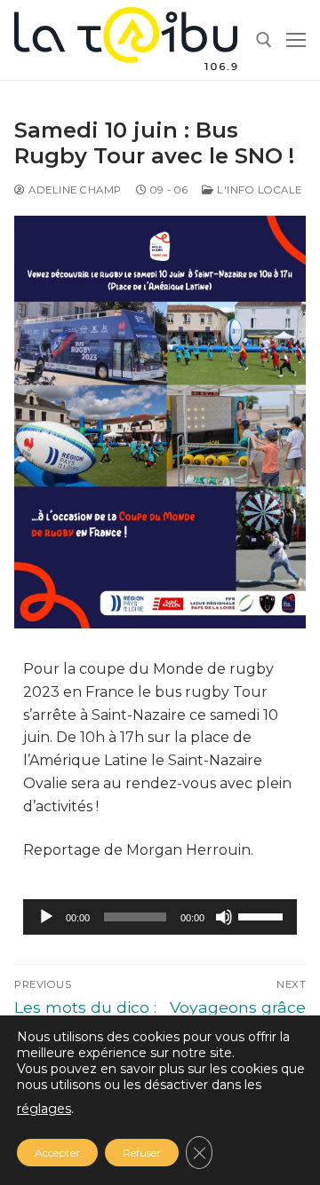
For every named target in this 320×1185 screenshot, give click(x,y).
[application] (160, 917)
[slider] (263, 915)
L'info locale (258, 190)
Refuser (142, 1152)
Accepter (57, 1152)
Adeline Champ (74, 190)
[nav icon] (296, 40)
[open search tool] (264, 40)
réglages (44, 1109)
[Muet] (224, 917)
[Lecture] (46, 917)
